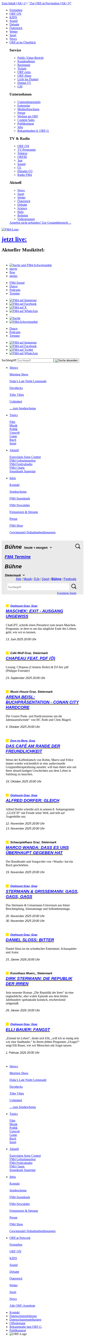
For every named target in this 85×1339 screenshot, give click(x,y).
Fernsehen (15, 10)
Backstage (23, 65)
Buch (12, 439)
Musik (13, 425)
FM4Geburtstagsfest (22, 460)
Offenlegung (17, 1323)
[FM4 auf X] (18, 307)
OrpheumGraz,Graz (23, 605)
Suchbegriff (9, 360)
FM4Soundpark (19, 498)
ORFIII (22, 157)
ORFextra (24, 72)
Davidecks (16, 388)
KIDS (13, 17)
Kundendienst (26, 61)
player (13, 268)
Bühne (56, 579)
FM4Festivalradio (20, 464)
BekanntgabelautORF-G (25, 1326)
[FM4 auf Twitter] (21, 349)
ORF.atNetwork (19, 1237)
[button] (30, 265)
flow (12, 272)
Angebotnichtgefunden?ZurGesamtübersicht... (40, 222)
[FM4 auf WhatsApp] (23, 311)
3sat (19, 160)
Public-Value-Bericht (30, 57)
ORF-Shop (24, 75)
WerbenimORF (27, 116)
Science (22, 208)
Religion (22, 215)
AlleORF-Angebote (22, 1305)
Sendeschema (17, 491)
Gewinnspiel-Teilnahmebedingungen (32, 532)
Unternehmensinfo (29, 102)
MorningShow (18, 374)
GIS (20, 86)
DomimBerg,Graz (22, 740)
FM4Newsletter (19, 505)
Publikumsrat (25, 123)
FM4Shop (16, 525)
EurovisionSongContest (25, 457)
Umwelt (14, 432)
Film (12, 422)
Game (13, 436)
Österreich (15, 28)
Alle (18, 579)
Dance (13, 286)
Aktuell (14, 450)
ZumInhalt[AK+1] (14, 3)
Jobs (20, 127)
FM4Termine (18, 556)
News (13, 38)
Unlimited (15, 401)
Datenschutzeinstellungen (25, 1319)
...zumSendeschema (22, 408)
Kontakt (14, 485)
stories (13, 276)
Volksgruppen (26, 219)
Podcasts (14, 290)
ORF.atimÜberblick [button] (22, 42)
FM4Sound (17, 282)
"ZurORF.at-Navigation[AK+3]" (50, 3)
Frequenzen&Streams (23, 512)
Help (20, 212)
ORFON (15, 13)
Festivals (70, 579)
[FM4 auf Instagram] (23, 300)
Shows (13, 367)
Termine (14, 293)
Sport (12, 35)
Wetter (13, 31)
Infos (12, 478)
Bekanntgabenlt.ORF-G (33, 130)
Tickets (21, 68)
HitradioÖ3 (24, 171)
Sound (13, 21)
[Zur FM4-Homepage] (10, 229)
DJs (37, 579)
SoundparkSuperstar (22, 471)
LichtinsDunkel (27, 79)
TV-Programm (26, 149)
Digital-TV (24, 83)
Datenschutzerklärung (23, 1316)
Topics (13, 415)
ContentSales (26, 120)
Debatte (14, 24)
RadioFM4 (24, 174)
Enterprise (23, 105)
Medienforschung (28, 109)
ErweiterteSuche (66, 593)
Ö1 (19, 167)
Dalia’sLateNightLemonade (27, 381)
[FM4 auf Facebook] (23, 303)
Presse (21, 112)
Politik (13, 429)
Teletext (22, 153)
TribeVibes (16, 394)
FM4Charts (17, 467)
